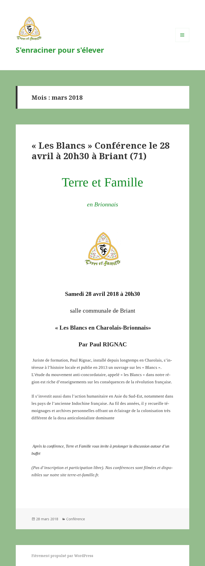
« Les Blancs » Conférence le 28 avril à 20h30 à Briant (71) (101, 150)
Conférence (75, 519)
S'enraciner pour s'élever (60, 50)
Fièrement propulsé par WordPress (62, 555)
